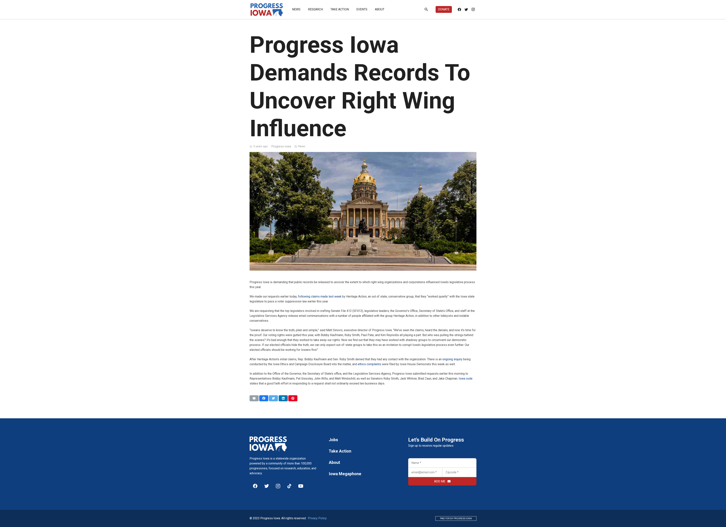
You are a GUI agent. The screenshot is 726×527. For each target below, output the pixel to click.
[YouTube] (300, 486)
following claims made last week (319, 296)
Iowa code (465, 378)
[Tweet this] (273, 398)
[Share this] (263, 398)
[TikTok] (289, 486)
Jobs (333, 439)
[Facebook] (459, 9)
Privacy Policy (317, 518)
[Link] (267, 9)
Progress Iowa (281, 146)
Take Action (340, 451)
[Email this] (254, 398)
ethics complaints (369, 364)
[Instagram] (473, 9)
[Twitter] (466, 9)
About (334, 462)
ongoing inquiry (452, 359)
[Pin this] (292, 398)
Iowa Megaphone (345, 473)
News (301, 146)
